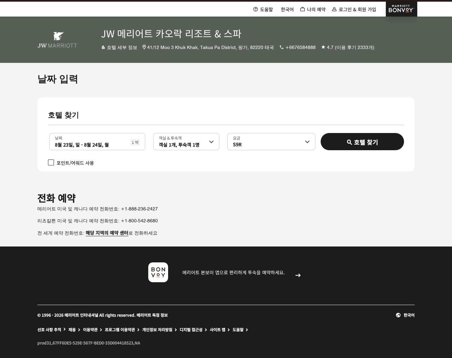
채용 (72, 330)
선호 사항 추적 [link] (49, 329)
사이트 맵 (217, 330)
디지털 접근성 (191, 330)
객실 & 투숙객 (170, 137)
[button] (211, 142)
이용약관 (90, 330)
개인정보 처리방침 (157, 330)
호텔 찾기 (366, 142)
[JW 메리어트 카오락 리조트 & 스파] (57, 39)
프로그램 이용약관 (120, 330)
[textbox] (97, 141)
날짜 (58, 137)
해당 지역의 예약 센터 (107, 232)
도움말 (238, 330)
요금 (236, 137)
